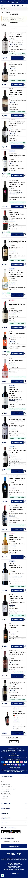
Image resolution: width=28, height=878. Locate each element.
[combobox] (15, 9)
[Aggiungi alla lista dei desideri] (25, 58)
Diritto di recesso (5, 791)
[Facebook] (10, 873)
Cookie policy (4, 798)
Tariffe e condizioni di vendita (8, 789)
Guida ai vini (5, 808)
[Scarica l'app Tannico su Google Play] (15, 831)
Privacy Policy (4, 796)
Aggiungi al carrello (17, 84)
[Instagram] (13, 873)
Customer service (5, 784)
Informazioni (5, 803)
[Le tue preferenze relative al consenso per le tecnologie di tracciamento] (2, 875)
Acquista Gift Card (14, 846)
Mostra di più (14, 741)
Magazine (4, 813)
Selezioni (4, 823)
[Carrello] (26, 5)
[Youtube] (15, 873)
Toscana (7, 12)
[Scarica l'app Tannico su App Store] (5, 831)
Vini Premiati (5, 818)
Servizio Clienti (5, 751)
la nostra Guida (11, 750)
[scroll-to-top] (26, 871)
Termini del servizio (5, 793)
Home (1, 12)
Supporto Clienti (7, 776)
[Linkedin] (18, 873)
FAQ (2, 779)
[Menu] (2, 5)
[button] (23, 5)
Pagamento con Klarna (6, 786)
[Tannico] (14, 5)
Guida (2, 781)
